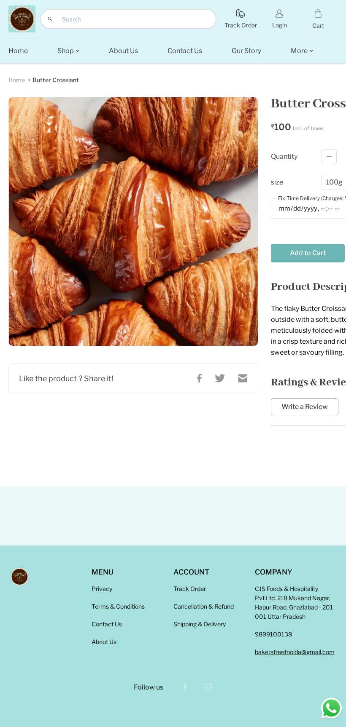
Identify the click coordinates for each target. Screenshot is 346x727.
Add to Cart (308, 253)
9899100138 (273, 634)
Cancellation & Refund (203, 606)
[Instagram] (208, 687)
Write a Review (304, 407)
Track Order (189, 588)
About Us (104, 641)
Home (16, 79)
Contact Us (107, 624)
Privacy (102, 588)
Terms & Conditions (118, 606)
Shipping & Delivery (199, 624)
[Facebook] (185, 687)
